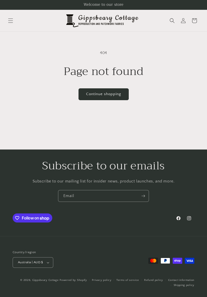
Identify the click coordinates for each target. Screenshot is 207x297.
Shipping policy (184, 285)
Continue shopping (103, 94)
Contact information (181, 280)
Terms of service (127, 280)
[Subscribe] (143, 196)
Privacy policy (101, 280)
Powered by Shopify (73, 280)
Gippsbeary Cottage (45, 280)
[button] (10, 20)
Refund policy (153, 280)
